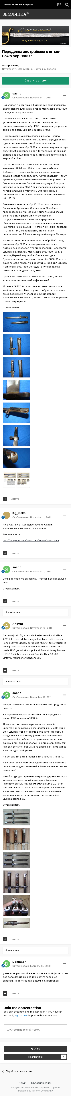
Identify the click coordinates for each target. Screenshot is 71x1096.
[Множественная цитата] (5, 499)
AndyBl (17, 624)
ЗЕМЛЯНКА (16, 14)
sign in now (21, 1015)
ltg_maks (18, 513)
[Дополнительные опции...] (64, 95)
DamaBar (19, 962)
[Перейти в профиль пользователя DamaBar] (6, 963)
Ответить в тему (36, 80)
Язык (22, 1082)
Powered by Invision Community (35, 1090)
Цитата (15, 498)
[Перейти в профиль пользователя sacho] (6, 95)
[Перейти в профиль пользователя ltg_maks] (6, 515)
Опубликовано (31, 97)
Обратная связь (41, 1082)
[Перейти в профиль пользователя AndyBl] (6, 625)
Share (36, 1048)
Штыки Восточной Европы (40, 68)
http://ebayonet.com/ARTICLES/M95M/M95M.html (31, 540)
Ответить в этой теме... (24, 1029)
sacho (14, 65)
